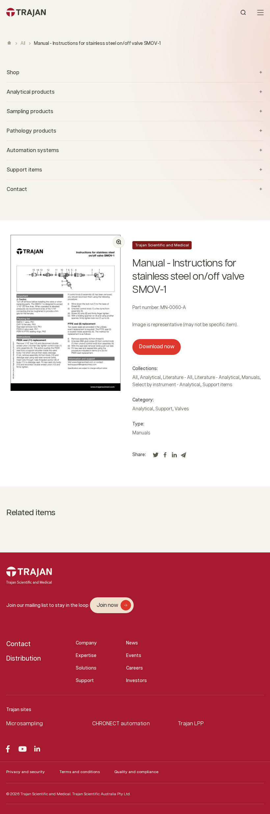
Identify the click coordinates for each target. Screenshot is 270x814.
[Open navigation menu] (260, 12)
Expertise (86, 655)
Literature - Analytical (217, 377)
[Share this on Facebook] (165, 456)
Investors (136, 680)
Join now (107, 605)
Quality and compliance (136, 772)
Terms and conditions (79, 772)
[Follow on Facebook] (7, 748)
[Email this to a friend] (183, 456)
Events (133, 655)
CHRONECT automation (121, 724)
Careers (134, 668)
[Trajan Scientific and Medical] (70, 12)
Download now (156, 347)
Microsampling (24, 724)
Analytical (150, 377)
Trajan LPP (191, 724)
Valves (182, 409)
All (22, 43)
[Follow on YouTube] (22, 748)
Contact (18, 644)
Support (163, 409)
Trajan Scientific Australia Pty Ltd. (101, 794)
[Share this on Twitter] (155, 456)
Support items (217, 385)
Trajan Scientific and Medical (162, 245)
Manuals (250, 377)
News (132, 643)
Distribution (23, 658)
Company (86, 643)
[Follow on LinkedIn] (37, 748)
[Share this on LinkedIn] (174, 456)
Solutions (86, 668)
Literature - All (177, 377)
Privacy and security (25, 772)
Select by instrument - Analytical (166, 385)
